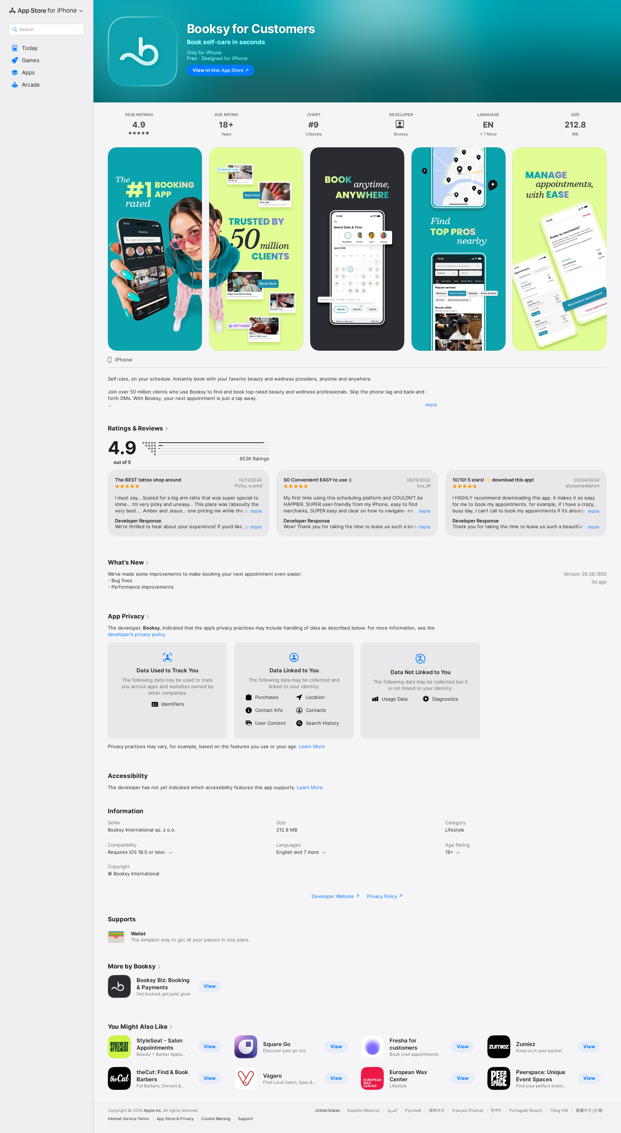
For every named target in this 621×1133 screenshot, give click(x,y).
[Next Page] (614, 249)
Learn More (312, 746)
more (431, 404)
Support (245, 1119)
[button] (46, 48)
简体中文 (437, 1111)
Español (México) (364, 1111)
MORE (256, 511)
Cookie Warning (215, 1119)
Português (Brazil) (525, 1111)
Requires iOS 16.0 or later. (137, 852)
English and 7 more (297, 852)
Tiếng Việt (559, 1111)
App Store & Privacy (175, 1119)
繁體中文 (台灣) (589, 1111)
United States (327, 1111)
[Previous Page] (101, 249)
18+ (449, 852)
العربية (392, 1111)
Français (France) (467, 1111)
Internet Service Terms (128, 1119)
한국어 (496, 1111)
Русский (413, 1111)
